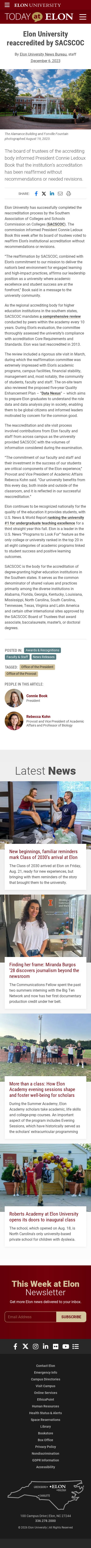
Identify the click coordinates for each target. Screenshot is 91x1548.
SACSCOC (56, 224)
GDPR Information (45, 1460)
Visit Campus (45, 1386)
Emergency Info (45, 1372)
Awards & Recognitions (42, 650)
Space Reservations (45, 1419)
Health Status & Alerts (45, 1413)
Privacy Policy (45, 1446)
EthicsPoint (45, 1399)
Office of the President (37, 667)
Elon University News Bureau (43, 54)
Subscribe (71, 1316)
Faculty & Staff (17, 657)
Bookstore (45, 1433)
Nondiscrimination (45, 1453)
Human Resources (45, 1406)
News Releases (44, 657)
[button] (7, 5)
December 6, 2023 (45, 60)
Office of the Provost (21, 674)
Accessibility (45, 1467)
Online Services (45, 1392)
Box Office (45, 1440)
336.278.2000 (45, 1520)
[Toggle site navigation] (82, 17)
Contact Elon (45, 1365)
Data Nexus (51, 393)
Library (45, 1426)
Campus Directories (45, 1379)
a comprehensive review (60, 316)
